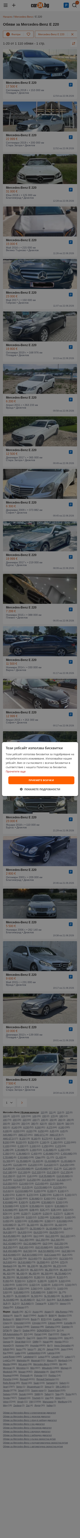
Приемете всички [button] (41, 780)
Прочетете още (16, 771)
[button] (40, 789)
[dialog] (40, 769)
